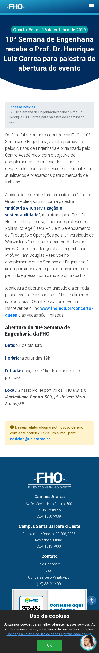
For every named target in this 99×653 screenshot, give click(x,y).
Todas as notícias (22, 107)
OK (49, 645)
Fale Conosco (48, 564)
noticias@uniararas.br (30, 439)
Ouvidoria (48, 570)
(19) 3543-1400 (49, 584)
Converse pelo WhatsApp (48, 577)
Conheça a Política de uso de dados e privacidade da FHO (50, 634)
